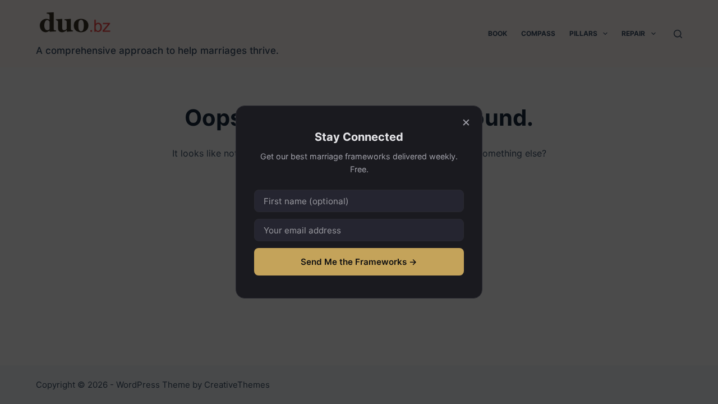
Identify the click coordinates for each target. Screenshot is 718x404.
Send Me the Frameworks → (359, 261)
